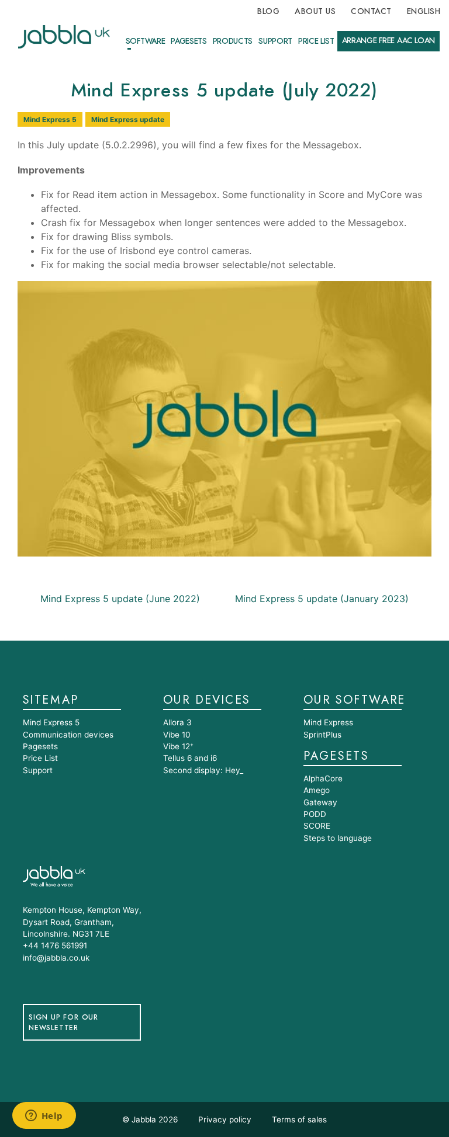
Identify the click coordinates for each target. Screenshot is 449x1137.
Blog (268, 12)
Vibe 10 (177, 734)
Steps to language (337, 838)
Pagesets (188, 41)
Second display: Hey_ (203, 770)
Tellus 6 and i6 (190, 758)
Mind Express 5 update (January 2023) (323, 598)
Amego (316, 790)
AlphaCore (323, 778)
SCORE (316, 825)
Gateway (320, 802)
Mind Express (328, 722)
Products (233, 41)
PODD (314, 814)
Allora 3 (177, 722)
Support (275, 41)
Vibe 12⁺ (178, 746)
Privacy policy (224, 1119)
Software (145, 41)
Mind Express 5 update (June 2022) (118, 598)
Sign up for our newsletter (63, 1022)
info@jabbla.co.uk (56, 957)
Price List (316, 41)
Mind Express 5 (50, 119)
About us (315, 12)
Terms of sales (299, 1119)
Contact (371, 12)
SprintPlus (322, 734)
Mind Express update (127, 119)
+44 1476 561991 (55, 945)
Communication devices (68, 734)
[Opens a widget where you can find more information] (44, 1116)
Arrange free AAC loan (388, 40)
